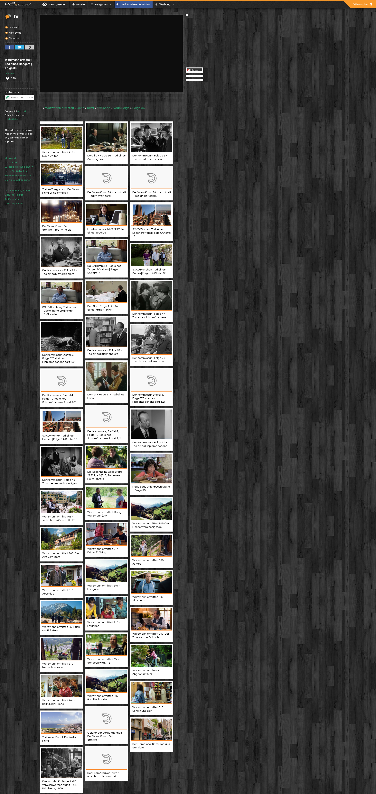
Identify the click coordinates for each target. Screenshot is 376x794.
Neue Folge (121, 108)
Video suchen (361, 4)
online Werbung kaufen (18, 190)
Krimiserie (103, 108)
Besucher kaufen (14, 195)
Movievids (15, 32)
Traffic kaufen (12, 199)
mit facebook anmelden (136, 4)
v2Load (22, 111)
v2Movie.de (11, 158)
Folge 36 (138, 108)
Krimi (90, 108)
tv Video (9, 73)
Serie (80, 108)
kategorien (101, 4)
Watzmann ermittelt (59, 108)
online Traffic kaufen (16, 171)
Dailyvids (14, 27)
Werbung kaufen (14, 203)
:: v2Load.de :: (12, 119)
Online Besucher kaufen (18, 180)
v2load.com (19, 4)
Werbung (164, 4)
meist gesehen (57, 4)
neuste (80, 4)
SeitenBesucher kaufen (18, 175)
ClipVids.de (11, 162)
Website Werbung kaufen (19, 167)
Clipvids (14, 38)
